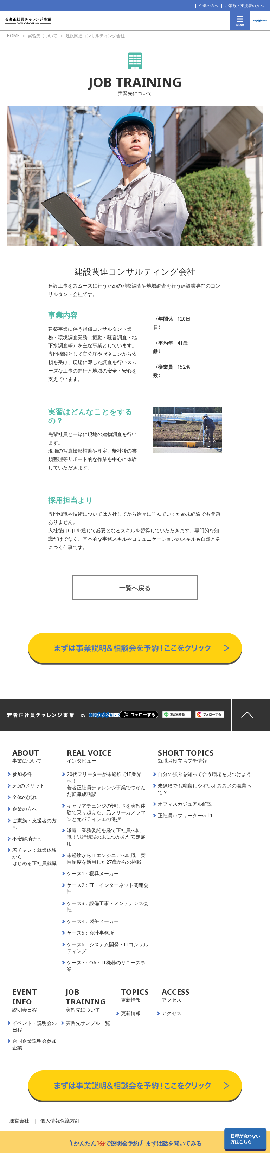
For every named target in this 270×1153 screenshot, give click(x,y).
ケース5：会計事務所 (90, 933)
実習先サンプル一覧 (88, 1023)
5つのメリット (28, 786)
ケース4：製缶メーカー (93, 921)
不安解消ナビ (27, 839)
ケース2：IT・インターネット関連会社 (107, 888)
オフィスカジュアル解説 (185, 804)
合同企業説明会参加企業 (34, 1044)
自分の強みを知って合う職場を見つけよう (204, 774)
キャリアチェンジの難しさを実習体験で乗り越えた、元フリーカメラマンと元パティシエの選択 (106, 812)
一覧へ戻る (135, 588)
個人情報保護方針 (60, 1120)
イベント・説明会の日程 (34, 1026)
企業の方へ (208, 5)
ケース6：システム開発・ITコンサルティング (107, 947)
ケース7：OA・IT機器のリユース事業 (106, 966)
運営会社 (19, 1120)
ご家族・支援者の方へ (244, 5)
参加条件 (22, 774)
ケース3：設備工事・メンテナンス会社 (107, 906)
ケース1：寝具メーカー (93, 873)
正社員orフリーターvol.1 (185, 815)
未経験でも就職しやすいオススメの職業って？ (204, 789)
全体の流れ (24, 797)
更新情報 (131, 1013)
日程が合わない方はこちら (245, 1138)
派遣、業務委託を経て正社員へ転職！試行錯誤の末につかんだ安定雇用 (106, 837)
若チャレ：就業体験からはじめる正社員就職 (34, 857)
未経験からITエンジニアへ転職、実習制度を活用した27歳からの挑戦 (106, 858)
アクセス (171, 1013)
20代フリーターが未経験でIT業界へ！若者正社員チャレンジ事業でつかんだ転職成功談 (106, 784)
